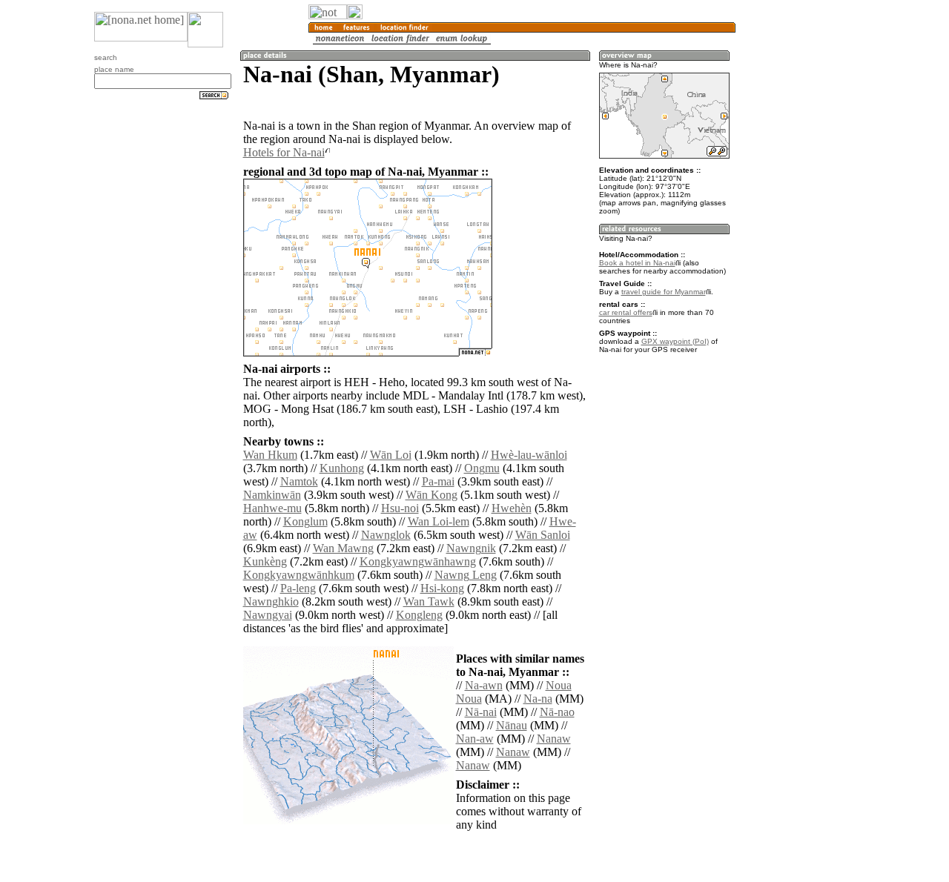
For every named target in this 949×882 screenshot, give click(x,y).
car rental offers (625, 312)
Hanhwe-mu (272, 508)
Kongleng (419, 615)
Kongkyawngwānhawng (418, 561)
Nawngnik (471, 548)
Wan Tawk (428, 601)
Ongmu (482, 468)
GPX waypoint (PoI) (675, 341)
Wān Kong (431, 494)
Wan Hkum (270, 454)
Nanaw (554, 738)
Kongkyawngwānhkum (298, 574)
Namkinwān (272, 494)
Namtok (299, 481)
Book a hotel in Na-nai (637, 263)
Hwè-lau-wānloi (529, 454)
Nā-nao (557, 712)
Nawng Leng (465, 574)
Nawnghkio (271, 601)
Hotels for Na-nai (284, 152)
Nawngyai (267, 615)
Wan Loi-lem (438, 521)
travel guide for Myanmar (663, 292)
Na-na (537, 698)
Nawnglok (386, 534)
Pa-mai (438, 481)
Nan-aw (475, 738)
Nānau (511, 725)
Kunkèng (265, 561)
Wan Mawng (343, 548)
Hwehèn (512, 508)
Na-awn (484, 685)
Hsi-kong (442, 588)
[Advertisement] (806, 244)
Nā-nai (481, 712)
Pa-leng (298, 588)
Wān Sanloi (542, 534)
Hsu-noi (400, 508)
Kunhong (342, 468)
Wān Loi (390, 454)
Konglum (305, 521)
